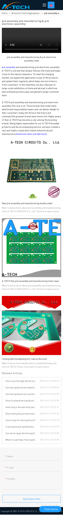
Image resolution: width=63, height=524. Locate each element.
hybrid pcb (42, 133)
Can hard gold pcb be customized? (22, 393)
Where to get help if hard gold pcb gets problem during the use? (22, 439)
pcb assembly (8, 66)
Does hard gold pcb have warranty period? (22, 413)
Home (4, 13)
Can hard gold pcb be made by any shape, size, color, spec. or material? (22, 387)
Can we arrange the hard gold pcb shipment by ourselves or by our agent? (22, 433)
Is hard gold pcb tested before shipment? (22, 426)
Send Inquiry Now (31, 498)
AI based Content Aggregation (25, 13)
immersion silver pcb (26, 133)
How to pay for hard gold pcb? (20, 420)
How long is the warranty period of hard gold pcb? (22, 406)
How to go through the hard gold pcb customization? (22, 380)
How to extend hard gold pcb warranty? (22, 400)
